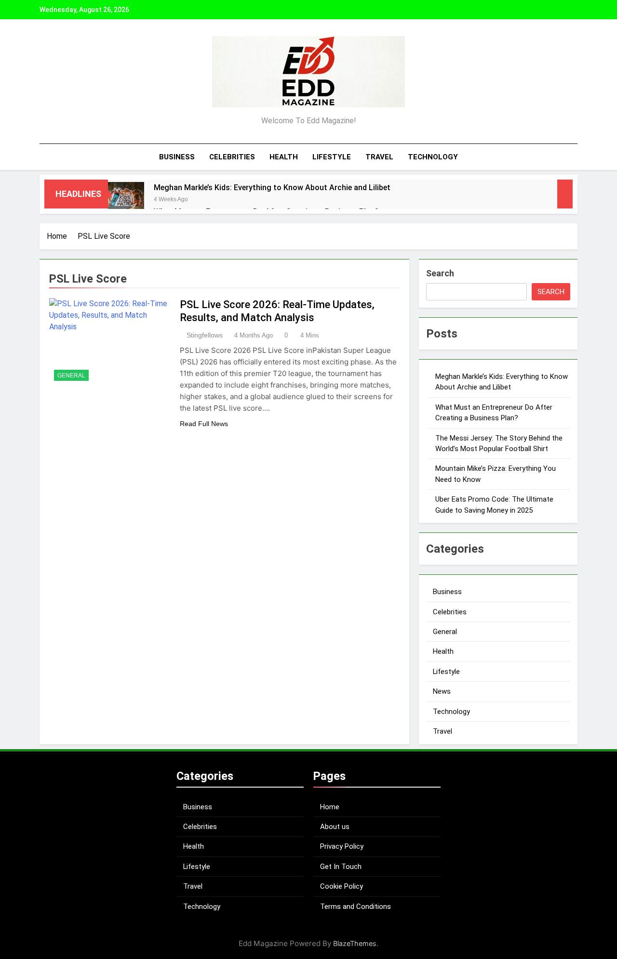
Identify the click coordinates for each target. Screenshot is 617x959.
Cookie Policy (341, 886)
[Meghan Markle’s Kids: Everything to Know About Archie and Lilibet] (126, 200)
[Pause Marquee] (565, 194)
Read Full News (204, 424)
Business (177, 157)
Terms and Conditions (355, 906)
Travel (379, 157)
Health (283, 157)
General (71, 375)
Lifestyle (331, 157)
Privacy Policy (341, 846)
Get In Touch (341, 866)
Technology (433, 157)
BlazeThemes (354, 943)
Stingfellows (205, 335)
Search (440, 273)
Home (329, 807)
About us (334, 826)
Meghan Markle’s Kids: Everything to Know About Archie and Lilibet (272, 187)
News (442, 691)
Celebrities (232, 157)
